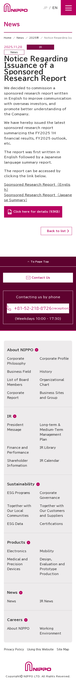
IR (9, 416)
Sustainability (21, 484)
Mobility (47, 551)
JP (45, 7)
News (20, 37)
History (46, 371)
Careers (14, 619)
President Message (15, 427)
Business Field (19, 371)
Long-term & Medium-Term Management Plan (51, 432)
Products (16, 542)
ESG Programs (18, 492)
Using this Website (40, 649)
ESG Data (15, 523)
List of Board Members (18, 382)
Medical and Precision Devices (17, 564)
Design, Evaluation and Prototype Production (52, 566)
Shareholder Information (17, 463)
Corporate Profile (54, 358)
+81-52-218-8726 (33, 308)
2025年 (34, 37)
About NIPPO (20, 350)
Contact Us (41, 277)
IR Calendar (49, 460)
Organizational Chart (52, 382)
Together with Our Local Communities (19, 510)
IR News (46, 601)
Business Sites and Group (52, 395)
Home (7, 37)
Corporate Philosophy (16, 361)
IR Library (48, 447)
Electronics (16, 551)
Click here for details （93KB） (36, 211)
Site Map (63, 649)
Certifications (51, 523)
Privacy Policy (14, 649)
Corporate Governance (50, 495)
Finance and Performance (18, 450)
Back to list (56, 231)
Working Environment (50, 631)
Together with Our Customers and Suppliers (52, 510)
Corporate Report (15, 395)
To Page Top (40, 261)
